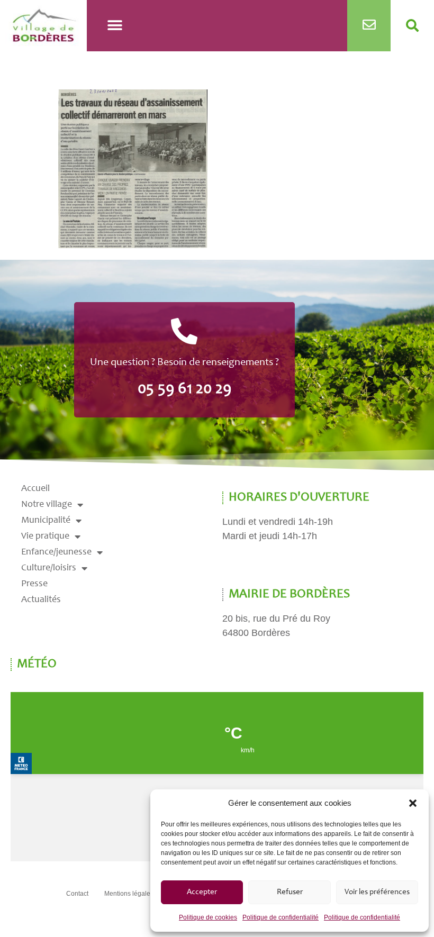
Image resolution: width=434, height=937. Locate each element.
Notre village (46, 505)
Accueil (35, 489)
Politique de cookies (208, 917)
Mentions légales (128, 893)
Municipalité (45, 520)
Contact (77, 893)
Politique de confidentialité (280, 917)
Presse (34, 584)
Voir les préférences (377, 892)
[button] (413, 803)
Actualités (41, 600)
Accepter (202, 892)
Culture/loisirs (48, 568)
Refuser (290, 892)
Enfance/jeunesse (56, 552)
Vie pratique (45, 536)
